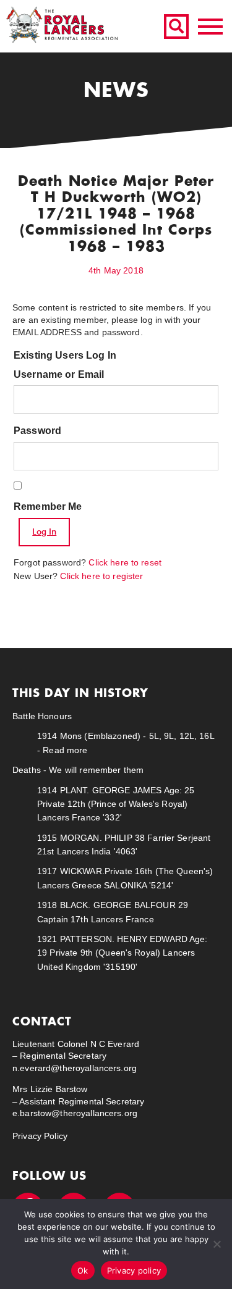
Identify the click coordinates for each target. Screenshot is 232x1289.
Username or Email (59, 374)
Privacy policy (134, 1270)
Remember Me (48, 506)
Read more (65, 750)
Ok (82, 1270)
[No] (216, 1244)
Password (37, 430)
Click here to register (101, 576)
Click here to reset (124, 562)
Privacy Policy (39, 1136)
